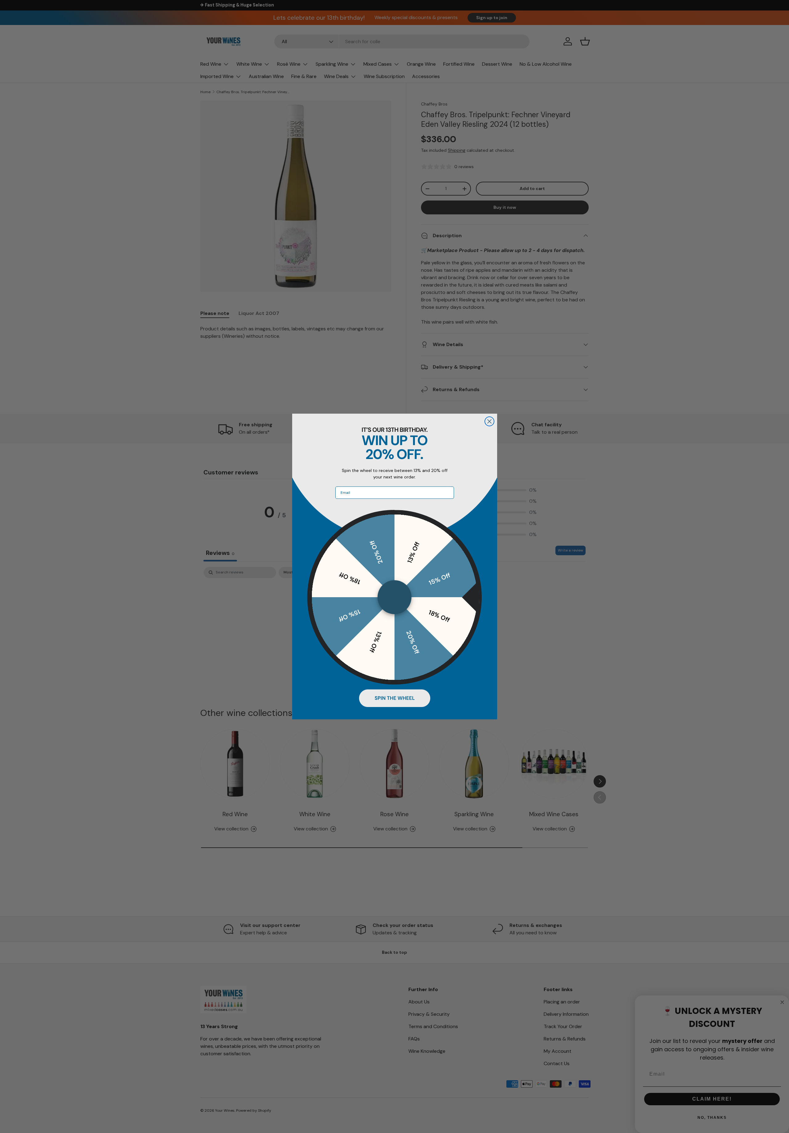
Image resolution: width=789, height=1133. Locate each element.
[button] (394, 698)
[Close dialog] (489, 421)
